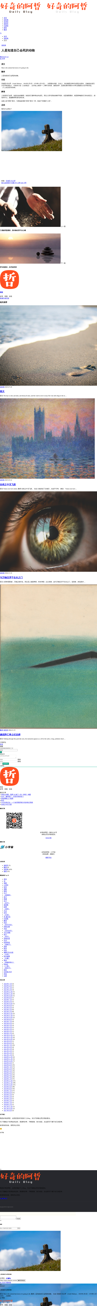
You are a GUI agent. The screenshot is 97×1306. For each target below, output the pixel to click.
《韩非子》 (7, 968)
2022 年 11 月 (8, 1015)
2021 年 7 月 (8, 1045)
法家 (5, 976)
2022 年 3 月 (8, 1029)
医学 (5, 948)
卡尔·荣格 (7, 932)
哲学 (5, 887)
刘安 (5, 950)
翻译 (5, 30)
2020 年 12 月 (8, 1057)
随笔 (5, 28)
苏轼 (5, 974)
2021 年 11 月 (8, 1037)
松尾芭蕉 (7, 942)
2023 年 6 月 (8, 1007)
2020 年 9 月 (8, 1063)
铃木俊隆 (7, 956)
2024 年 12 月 (8, 992)
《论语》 (7, 915)
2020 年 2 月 (8, 1077)
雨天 (2, 391)
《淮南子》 (7, 944)
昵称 (19, 759)
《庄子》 (7, 903)
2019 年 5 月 (8, 1094)
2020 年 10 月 (8, 1061)
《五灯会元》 (8, 930)
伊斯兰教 (7, 926)
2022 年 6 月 (8, 1023)
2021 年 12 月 (8, 1035)
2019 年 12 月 (8, 1081)
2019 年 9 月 (8, 1087)
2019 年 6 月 (8, 1092)
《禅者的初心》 (9, 962)
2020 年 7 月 (8, 1067)
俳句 (5, 913)
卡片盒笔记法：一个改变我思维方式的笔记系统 (17, 802)
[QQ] (3, 1198)
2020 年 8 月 (8, 1065)
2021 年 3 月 (8, 1051)
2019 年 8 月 (8, 1088)
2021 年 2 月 (8, 1053)
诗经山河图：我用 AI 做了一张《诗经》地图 (16, 794)
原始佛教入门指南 (7, 798)
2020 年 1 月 (8, 1079)
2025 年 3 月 (8, 990)
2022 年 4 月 (8, 1027)
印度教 (6, 919)
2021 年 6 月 (8, 1047)
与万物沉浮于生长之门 (11, 577)
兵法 (5, 911)
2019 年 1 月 (8, 1100)
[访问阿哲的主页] (9, 785)
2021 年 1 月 (8, 1055)
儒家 (5, 883)
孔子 (5, 893)
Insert (18, 1218)
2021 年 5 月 (8, 1049)
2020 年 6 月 (8, 1069)
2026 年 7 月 (8, 984)
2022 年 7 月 (8, 1021)
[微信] (5, 1198)
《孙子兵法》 (8, 924)
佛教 (5, 889)
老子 (5, 897)
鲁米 (5, 960)
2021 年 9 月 (8, 1041)
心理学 (6, 885)
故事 (5, 907)
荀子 (5, 934)
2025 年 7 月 (8, 988)
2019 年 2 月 (8, 1098)
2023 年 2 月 (8, 1011)
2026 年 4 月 (8, 986)
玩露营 (6, 26)
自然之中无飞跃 (8, 484)
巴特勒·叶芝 (8, 972)
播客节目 (48, 857)
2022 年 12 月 (8, 1013)
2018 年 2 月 (8, 1104)
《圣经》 (7, 909)
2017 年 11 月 (8, 1106)
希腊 (5, 899)
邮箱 (19, 761)
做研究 (6, 24)
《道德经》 (7, 895)
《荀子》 (7, 936)
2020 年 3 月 (8, 1075)
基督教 (6, 905)
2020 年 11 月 (8, 1059)
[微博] (1, 1198)
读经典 (6, 20)
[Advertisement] (48, 166)
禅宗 (5, 879)
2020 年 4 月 (8, 1073)
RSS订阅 (48, 838)
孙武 (5, 923)
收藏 (13, 183)
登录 (1, 744)
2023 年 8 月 (8, 1005)
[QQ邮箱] (6, 1198)
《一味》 (7, 966)
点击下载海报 (6, 1282)
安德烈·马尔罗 (11, 181)
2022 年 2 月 (8, 1031)
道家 (5, 946)
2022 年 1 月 (8, 1033)
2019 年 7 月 (8, 1090)
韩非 (5, 970)
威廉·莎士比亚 (8, 952)
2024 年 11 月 (8, 993)
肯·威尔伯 (7, 917)
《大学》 (7, 954)
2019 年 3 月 (8, 1096)
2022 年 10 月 (8, 1017)
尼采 (5, 928)
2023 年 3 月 (8, 1009)
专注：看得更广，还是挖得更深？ (12, 796)
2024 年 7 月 (8, 999)
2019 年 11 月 (8, 1083)
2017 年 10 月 (8, 1108)
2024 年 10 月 (8, 995)
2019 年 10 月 (8, 1085)
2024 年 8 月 (8, 997)
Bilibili (6, 964)
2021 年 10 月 (8, 1039)
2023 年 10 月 (8, 1003)
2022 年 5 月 (8, 1025)
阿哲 (1, 292)
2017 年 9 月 (8, 1110)
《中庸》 (7, 958)
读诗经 (6, 22)
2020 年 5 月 (8, 1071)
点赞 (19, 183)
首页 (5, 18)
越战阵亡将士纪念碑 (10, 734)
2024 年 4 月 (8, 1001)
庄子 (5, 901)
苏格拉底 (7, 938)
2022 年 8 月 (8, 1019)
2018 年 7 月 (8, 1102)
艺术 (5, 940)
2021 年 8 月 (8, 1043)
